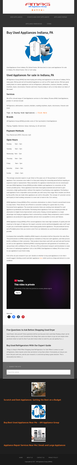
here (41, 258)
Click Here (42, 113)
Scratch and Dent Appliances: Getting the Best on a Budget (32, 399)
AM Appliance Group (38, 4)
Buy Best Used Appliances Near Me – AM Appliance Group (31, 422)
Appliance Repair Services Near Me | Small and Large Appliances (34, 445)
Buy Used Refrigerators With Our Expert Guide (29, 345)
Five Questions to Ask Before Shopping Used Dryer (31, 329)
